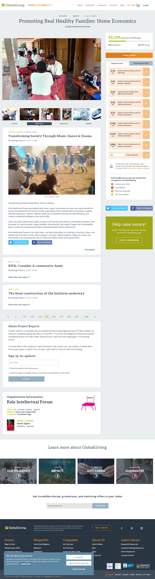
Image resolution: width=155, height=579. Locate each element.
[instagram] (132, 528)
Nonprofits (90, 5)
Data (148, 574)
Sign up (26, 379)
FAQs (94, 551)
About (80, 5)
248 (86, 316)
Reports (39, 124)
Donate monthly (141, 63)
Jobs (94, 548)
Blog (122, 5)
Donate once (117, 63)
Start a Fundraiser (129, 240)
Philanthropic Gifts (12, 548)
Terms (132, 574)
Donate (39, 5)
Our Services (68, 544)
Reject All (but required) (78, 563)
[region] (49, 563)
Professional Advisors (13, 551)
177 (61, 316)
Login (146, 5)
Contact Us (96, 555)
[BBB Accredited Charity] (129, 566)
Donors (9, 540)
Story (15, 124)
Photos (64, 124)
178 (69, 316)
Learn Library (130, 540)
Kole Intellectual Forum (78, 26)
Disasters (113, 5)
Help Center (101, 528)
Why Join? (37, 548)
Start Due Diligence (42, 544)
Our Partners (68, 548)
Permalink (90, 249)
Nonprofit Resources (129, 544)
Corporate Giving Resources (132, 548)
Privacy (118, 574)
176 (53, 316)
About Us (98, 540)
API (144, 574)
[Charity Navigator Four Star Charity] (111, 566)
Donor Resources (128, 551)
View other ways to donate (139, 168)
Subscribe (100, 506)
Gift (133, 5)
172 (25, 316)
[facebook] (121, 528)
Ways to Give (10, 544)
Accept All (79, 557)
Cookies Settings (78, 569)
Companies (102, 5)
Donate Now (129, 55)
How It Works (97, 544)
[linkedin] (142, 528)
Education (63, 16)
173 (32, 316)
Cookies (125, 574)
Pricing (139, 574)
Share (89, 124)
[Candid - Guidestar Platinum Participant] (119, 566)
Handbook (38, 551)
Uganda (76, 16)
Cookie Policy (25, 564)
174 (40, 316)
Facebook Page (24, 414)
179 (76, 316)
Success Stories (127, 555)
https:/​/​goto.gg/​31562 (26, 412)
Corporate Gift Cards (71, 551)
